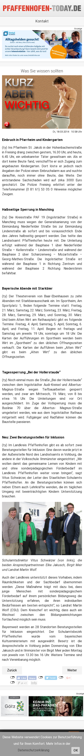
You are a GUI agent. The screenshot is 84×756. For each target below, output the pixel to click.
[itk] (42, 44)
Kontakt (42, 21)
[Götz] (42, 706)
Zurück (12, 670)
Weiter (72, 670)
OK (75, 750)
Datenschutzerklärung (33, 750)
